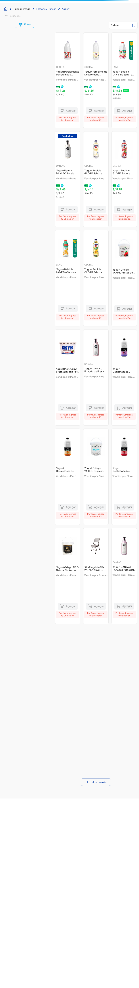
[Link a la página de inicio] (7, 39)
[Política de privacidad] (32, 856)
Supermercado (22, 39)
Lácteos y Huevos (46, 39)
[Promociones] (106, 869)
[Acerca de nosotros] (32, 844)
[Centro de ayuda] (106, 856)
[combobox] (56, 15)
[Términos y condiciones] (106, 844)
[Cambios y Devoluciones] (32, 869)
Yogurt (66, 39)
